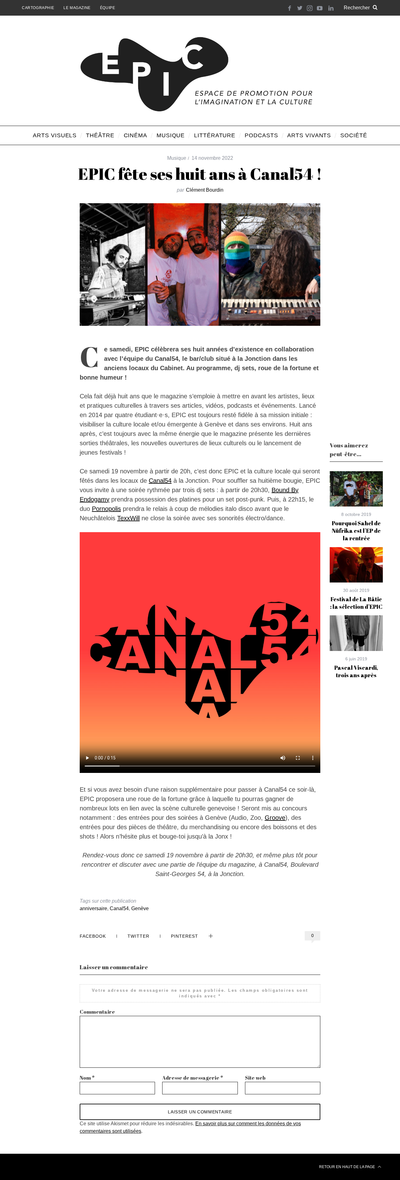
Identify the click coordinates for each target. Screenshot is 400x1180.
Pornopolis (106, 508)
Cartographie (38, 8)
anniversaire (93, 908)
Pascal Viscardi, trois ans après (356, 671)
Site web (255, 1077)
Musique (176, 158)
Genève (140, 908)
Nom (87, 1077)
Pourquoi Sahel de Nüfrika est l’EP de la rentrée (356, 530)
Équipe (107, 8)
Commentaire (97, 1011)
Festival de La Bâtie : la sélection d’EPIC (356, 602)
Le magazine (77, 8)
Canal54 (160, 480)
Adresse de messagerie (192, 1077)
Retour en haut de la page (347, 1167)
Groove (275, 817)
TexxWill (128, 518)
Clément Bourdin (204, 190)
